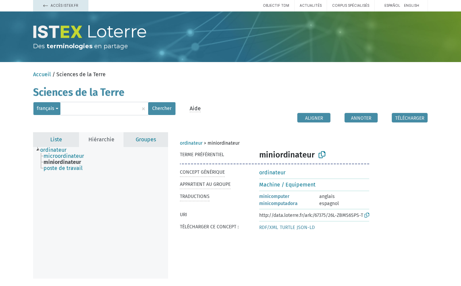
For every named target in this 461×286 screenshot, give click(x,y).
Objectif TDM (276, 5)
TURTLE (287, 227)
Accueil (42, 74)
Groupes (146, 139)
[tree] (100, 213)
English (411, 5)
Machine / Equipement (287, 184)
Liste (56, 139)
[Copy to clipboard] (322, 155)
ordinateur (191, 143)
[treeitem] (56, 150)
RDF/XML (268, 227)
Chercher (161, 108)
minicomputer (274, 196)
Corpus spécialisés (350, 5)
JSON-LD (306, 227)
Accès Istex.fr (64, 5)
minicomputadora (278, 203)
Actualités (311, 5)
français (45, 108)
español (392, 5)
